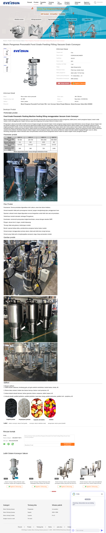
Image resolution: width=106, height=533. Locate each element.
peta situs (59, 527)
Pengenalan (30, 509)
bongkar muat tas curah (9, 518)
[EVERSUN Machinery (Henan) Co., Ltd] (11, 3)
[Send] (102, 530)
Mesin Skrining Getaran (9, 509)
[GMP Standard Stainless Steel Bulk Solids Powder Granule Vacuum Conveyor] (14, 468)
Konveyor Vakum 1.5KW (65, 481)
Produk (36, 2)
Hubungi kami (77, 3)
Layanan (30, 515)
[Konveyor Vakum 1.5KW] (65, 468)
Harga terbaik (64, 83)
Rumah (29, 2)
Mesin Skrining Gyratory (9, 512)
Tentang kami (51, 3)
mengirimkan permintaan (67, 444)
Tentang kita (40, 527)
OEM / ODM (55, 512)
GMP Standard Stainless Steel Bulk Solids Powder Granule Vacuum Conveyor (14, 482)
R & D (53, 515)
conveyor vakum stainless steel (37, 423)
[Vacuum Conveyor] (32, 88)
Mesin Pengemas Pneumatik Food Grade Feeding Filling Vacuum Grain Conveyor (44, 40)
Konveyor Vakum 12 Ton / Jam (40, 481)
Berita (50, 527)
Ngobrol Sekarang (87, 3)
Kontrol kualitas (67, 3)
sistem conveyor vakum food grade (18, 423)
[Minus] (102, 494)
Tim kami (30, 518)
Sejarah (29, 512)
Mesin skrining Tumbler (8, 515)
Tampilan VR (43, 3)
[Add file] (73, 530)
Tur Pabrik (60, 3)
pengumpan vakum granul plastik (56, 423)
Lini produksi (55, 509)
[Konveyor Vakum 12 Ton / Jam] (40, 468)
